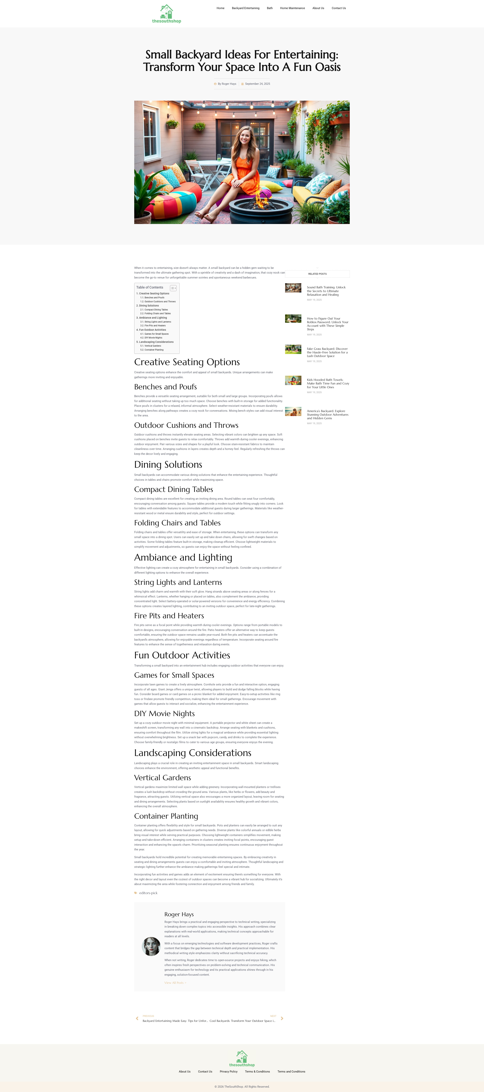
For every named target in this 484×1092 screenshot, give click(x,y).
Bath (270, 8)
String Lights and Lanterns (158, 321)
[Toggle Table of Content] (171, 288)
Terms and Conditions (291, 1071)
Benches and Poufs (154, 297)
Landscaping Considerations (156, 341)
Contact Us (339, 8)
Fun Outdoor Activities (152, 329)
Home (220, 8)
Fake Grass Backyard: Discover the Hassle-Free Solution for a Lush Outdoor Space (327, 352)
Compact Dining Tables (156, 309)
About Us (318, 8)
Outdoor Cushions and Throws (160, 301)
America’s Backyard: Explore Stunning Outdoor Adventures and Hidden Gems (327, 414)
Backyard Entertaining (245, 8)
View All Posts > (175, 983)
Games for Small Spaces (156, 334)
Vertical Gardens (153, 346)
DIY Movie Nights (153, 337)
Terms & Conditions (257, 1071)
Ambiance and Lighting (153, 317)
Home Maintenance (292, 8)
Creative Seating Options (154, 293)
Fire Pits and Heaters (155, 325)
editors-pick (148, 893)
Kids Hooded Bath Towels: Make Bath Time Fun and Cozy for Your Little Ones (328, 383)
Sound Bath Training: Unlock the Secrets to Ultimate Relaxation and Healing (326, 290)
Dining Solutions (149, 305)
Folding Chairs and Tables (158, 313)
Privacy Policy (228, 1071)
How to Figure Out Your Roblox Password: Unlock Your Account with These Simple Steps (327, 324)
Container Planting (154, 349)
